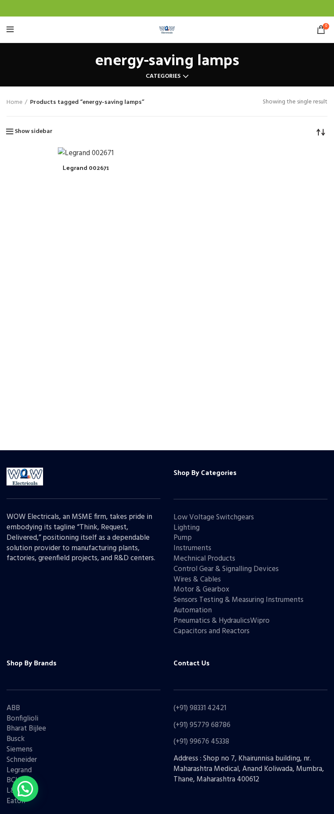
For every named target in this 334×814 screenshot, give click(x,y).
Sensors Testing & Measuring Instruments (239, 600)
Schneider (22, 760)
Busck (16, 739)
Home (15, 102)
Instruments (192, 548)
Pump (183, 538)
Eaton (16, 801)
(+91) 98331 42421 (200, 708)
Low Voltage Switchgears (214, 517)
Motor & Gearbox (201, 589)
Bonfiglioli (22, 718)
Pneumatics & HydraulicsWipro (222, 621)
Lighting (187, 528)
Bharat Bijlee (26, 728)
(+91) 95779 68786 (202, 725)
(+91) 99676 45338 (201, 742)
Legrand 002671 (86, 167)
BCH (13, 780)
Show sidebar (34, 132)
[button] (25, 789)
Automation (193, 610)
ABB (13, 708)
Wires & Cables (197, 579)
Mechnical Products (204, 559)
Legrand (19, 770)
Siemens (20, 749)
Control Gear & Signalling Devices (226, 569)
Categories (163, 76)
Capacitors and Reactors (212, 631)
